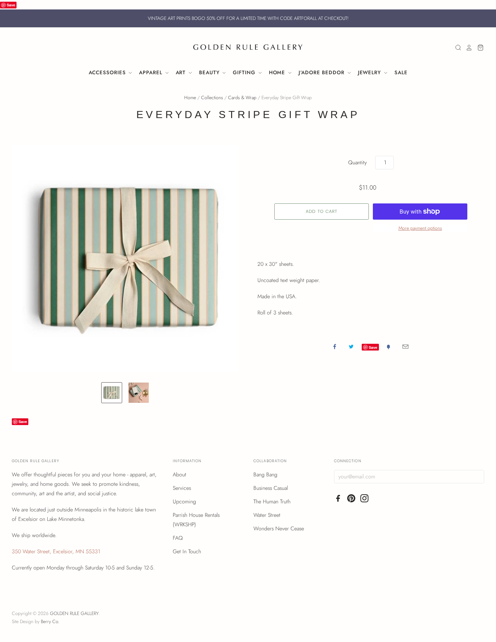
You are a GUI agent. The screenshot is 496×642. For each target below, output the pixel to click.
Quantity (357, 162)
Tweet (351, 346)
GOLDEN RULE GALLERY (74, 613)
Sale (401, 72)
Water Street (266, 515)
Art (182, 72)
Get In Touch (187, 551)
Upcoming (184, 501)
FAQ (178, 538)
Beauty (210, 72)
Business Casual (270, 488)
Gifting (245, 72)
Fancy (388, 346)
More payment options (420, 228)
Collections (212, 97)
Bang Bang (265, 474)
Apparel (151, 72)
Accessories (108, 72)
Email (405, 346)
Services (182, 488)
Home (278, 72)
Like (335, 346)
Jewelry (370, 72)
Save (11, 4)
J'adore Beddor (323, 72)
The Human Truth (272, 501)
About (179, 474)
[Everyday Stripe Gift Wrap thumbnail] (112, 393)
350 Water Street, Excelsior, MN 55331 (56, 551)
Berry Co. (50, 621)
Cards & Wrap (242, 97)
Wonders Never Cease (278, 528)
